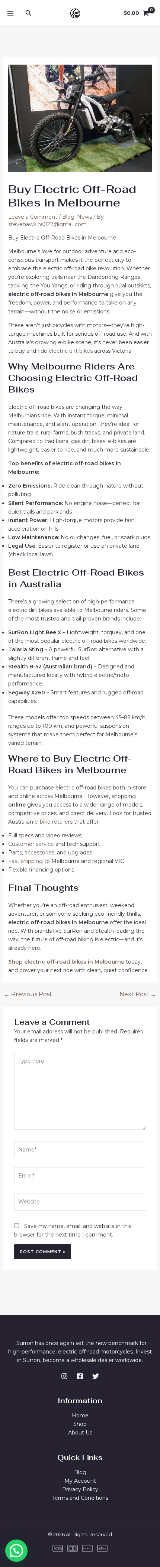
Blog (68, 217)
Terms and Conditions (80, 1498)
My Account (80, 1481)
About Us (80, 1432)
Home (80, 1415)
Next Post (137, 994)
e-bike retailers (54, 821)
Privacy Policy (80, 1489)
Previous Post (28, 994)
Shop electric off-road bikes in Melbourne (66, 961)
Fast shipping (25, 861)
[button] (16, 1551)
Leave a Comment (32, 217)
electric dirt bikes (70, 351)
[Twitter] (95, 1376)
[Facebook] (80, 1376)
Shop (80, 1424)
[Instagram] (64, 1376)
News (84, 217)
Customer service (31, 844)
